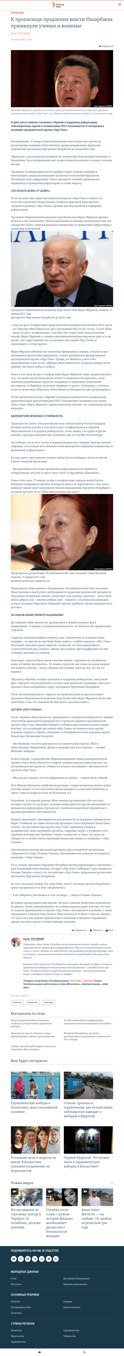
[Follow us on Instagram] (21, 1259)
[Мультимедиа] (39, 1352)
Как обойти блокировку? (76, 1279)
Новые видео (22, 1183)
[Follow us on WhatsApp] (42, 1259)
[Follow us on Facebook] (28, 1259)
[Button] (106, 46)
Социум (67, 1302)
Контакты (16, 1284)
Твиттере (88, 981)
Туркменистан (71, 1330)
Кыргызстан (17, 1336)
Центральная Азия (21, 1307)
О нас (14, 1279)
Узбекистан (69, 1336)
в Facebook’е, (76, 981)
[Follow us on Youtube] (14, 1259)
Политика (17, 13)
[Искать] (84, 1352)
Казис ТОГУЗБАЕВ (20, 33)
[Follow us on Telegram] (35, 1259)
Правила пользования (75, 1284)
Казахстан (16, 1330)
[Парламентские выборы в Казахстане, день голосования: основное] (35, 1085)
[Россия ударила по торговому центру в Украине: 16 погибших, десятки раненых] (26, 1197)
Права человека (71, 1307)
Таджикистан (18, 1342)
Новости (15, 1302)
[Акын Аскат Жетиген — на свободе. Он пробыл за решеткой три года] (97, 1197)
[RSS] (56, 1259)
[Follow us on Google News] (49, 1259)
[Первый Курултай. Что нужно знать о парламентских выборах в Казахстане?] (88, 1140)
